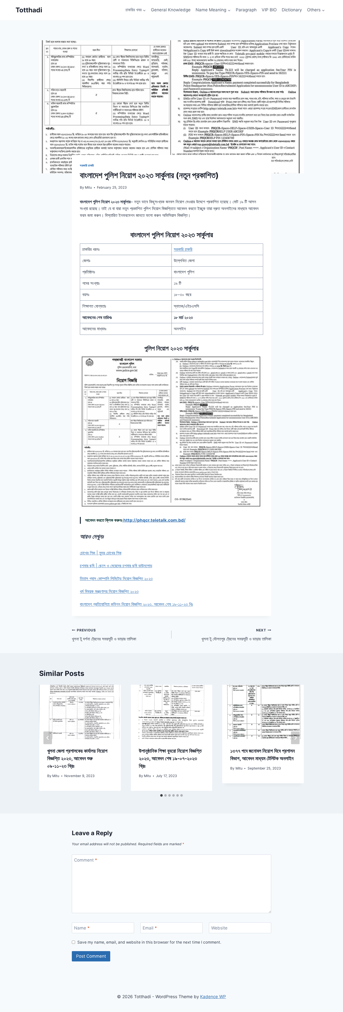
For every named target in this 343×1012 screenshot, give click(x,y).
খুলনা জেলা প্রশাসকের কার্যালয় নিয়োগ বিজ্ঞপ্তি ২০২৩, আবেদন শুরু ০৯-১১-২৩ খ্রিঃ (77, 758)
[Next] (295, 738)
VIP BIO (269, 9)
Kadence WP (213, 996)
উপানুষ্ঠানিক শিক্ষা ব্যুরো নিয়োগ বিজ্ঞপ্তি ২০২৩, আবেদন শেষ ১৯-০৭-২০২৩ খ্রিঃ (170, 758)
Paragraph (246, 9)
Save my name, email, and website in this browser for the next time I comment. (149, 942)
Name (82, 927)
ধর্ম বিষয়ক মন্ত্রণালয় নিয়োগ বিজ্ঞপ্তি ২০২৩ (109, 591)
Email (150, 927)
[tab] (161, 795)
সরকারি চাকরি (87, 165)
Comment (85, 860)
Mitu (88, 187)
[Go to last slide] (47, 738)
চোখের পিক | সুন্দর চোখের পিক (101, 552)
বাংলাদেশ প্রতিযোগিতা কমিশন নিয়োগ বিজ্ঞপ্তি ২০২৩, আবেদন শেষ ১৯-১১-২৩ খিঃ (136, 604)
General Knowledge (171, 9)
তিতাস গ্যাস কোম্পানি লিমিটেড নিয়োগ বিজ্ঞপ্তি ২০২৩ (116, 578)
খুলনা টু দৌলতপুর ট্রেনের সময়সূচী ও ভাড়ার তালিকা (236, 634)
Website (219, 927)
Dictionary (292, 9)
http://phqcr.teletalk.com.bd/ (154, 520)
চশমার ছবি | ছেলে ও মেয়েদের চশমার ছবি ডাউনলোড (116, 565)
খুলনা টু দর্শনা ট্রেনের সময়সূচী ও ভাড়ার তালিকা (104, 634)
